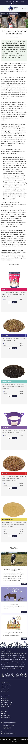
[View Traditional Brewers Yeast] (14, 509)
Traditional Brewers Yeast (18, 191)
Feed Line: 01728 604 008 (10, 1)
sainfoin (2, 214)
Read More (24, 583)
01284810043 (8, 731)
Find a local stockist (5, 689)
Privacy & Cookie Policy (6, 684)
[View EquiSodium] (14, 279)
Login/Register (14, 3)
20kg (5, 345)
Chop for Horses (5, 698)
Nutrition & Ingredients (15, 13)
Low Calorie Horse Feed (6, 704)
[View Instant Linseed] (14, 325)
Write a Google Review (6, 715)
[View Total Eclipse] (14, 463)
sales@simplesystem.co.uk (11, 733)
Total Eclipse (5, 199)
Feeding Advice (3, 13)
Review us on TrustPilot (6, 717)
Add (15, 302)
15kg (5, 485)
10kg (5, 435)
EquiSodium (4, 289)
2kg (5, 299)
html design (15, 741)
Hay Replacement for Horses (7, 702)
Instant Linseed (12, 179)
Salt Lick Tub (21, 135)
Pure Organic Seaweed (6, 381)
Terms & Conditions (5, 682)
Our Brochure (4, 711)
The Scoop (4, 713)
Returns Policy (4, 687)
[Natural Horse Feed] (13, 9)
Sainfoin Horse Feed (5, 706)
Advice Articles (9, 13)
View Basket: (20, 1)
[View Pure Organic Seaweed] (14, 371)
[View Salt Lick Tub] (14, 417)
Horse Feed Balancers (6, 696)
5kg (5, 343)
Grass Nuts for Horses (6, 700)
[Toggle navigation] (2, 9)
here (11, 260)
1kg (5, 529)
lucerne (23, 212)
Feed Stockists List (5, 691)
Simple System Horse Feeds (19, 739)
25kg (5, 533)
